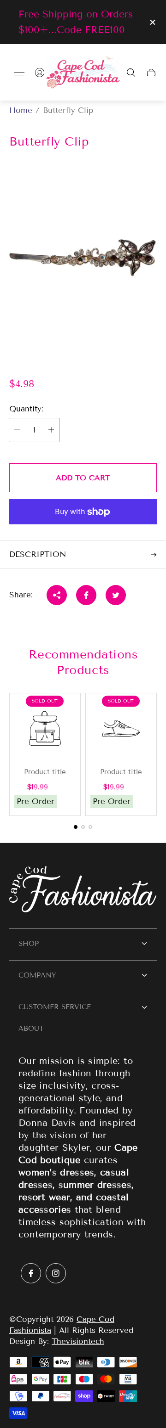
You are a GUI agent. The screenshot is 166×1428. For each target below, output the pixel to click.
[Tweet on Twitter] (116, 595)
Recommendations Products (83, 662)
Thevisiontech (78, 1341)
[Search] (131, 72)
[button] (75, 827)
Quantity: (26, 409)
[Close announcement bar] (152, 22)
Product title (45, 772)
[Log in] (40, 72)
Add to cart (83, 477)
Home (20, 110)
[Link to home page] (83, 890)
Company (37, 975)
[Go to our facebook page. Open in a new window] (31, 1273)
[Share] (57, 595)
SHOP (28, 943)
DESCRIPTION (37, 554)
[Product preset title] (45, 728)
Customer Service (54, 1007)
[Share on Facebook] (86, 595)
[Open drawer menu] (19, 72)
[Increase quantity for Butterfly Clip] (51, 430)
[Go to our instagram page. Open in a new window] (56, 1273)
